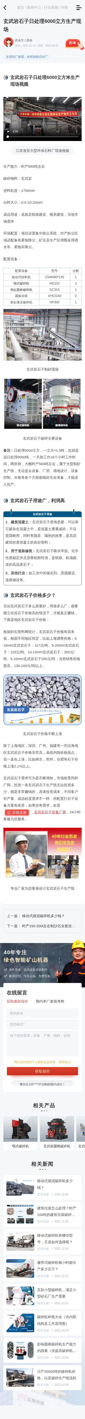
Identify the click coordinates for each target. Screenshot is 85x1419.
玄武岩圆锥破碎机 (56, 1146)
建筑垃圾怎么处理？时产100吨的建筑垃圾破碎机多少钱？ (56, 1212)
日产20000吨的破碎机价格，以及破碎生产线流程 (56, 1374)
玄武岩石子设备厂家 (50, 812)
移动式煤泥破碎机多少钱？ (43, 916)
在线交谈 (19, 812)
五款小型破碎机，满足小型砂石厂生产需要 (56, 1293)
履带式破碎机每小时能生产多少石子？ (56, 1265)
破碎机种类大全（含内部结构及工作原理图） (56, 1320)
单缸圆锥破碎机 (21, 289)
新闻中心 (34, 7)
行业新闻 (51, 7)
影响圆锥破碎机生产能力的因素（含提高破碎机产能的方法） (56, 1348)
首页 (20, 7)
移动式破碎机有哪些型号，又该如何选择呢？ (55, 1238)
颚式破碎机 (21, 283)
